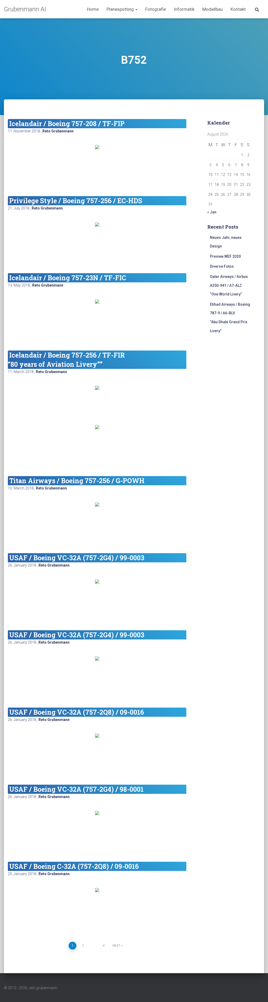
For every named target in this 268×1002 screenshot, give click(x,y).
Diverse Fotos (222, 266)
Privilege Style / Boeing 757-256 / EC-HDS (75, 200)
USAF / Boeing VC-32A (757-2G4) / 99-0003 (76, 557)
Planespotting (121, 9)
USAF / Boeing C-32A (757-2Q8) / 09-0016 (74, 866)
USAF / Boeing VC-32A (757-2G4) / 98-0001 (76, 789)
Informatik (184, 9)
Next (116, 945)
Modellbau (212, 9)
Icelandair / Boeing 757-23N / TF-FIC (67, 277)
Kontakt (238, 9)
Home (93, 9)
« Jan (211, 212)
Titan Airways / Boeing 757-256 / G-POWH (76, 480)
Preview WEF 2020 (225, 256)
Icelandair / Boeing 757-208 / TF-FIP (67, 123)
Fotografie (155, 9)
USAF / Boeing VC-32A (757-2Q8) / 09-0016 (76, 712)
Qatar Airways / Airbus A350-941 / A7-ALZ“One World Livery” (229, 285)
